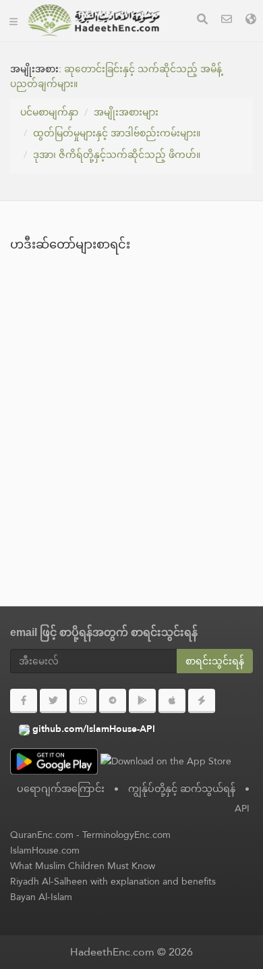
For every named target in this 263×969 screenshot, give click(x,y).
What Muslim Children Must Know (82, 865)
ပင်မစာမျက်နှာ (49, 112)
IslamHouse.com (45, 850)
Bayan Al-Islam (41, 897)
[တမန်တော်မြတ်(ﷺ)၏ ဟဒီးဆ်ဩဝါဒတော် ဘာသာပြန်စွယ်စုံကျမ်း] (93, 20)
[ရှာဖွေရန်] (202, 20)
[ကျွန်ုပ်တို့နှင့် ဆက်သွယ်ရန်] (226, 20)
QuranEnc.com (42, 834)
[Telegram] (112, 701)
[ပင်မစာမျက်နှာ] (13, 20)
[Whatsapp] (82, 701)
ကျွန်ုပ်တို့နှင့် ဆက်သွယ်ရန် (181, 788)
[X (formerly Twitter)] (53, 701)
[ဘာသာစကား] (251, 20)
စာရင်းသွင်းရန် (214, 661)
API (242, 808)
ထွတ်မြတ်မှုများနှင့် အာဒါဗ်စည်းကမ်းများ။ (116, 133)
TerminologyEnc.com (126, 834)
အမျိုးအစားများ (126, 112)
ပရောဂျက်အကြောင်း (61, 788)
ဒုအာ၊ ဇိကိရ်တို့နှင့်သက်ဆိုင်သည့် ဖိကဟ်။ (116, 154)
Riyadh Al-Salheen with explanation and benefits (113, 881)
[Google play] (142, 701)
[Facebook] (23, 701)
